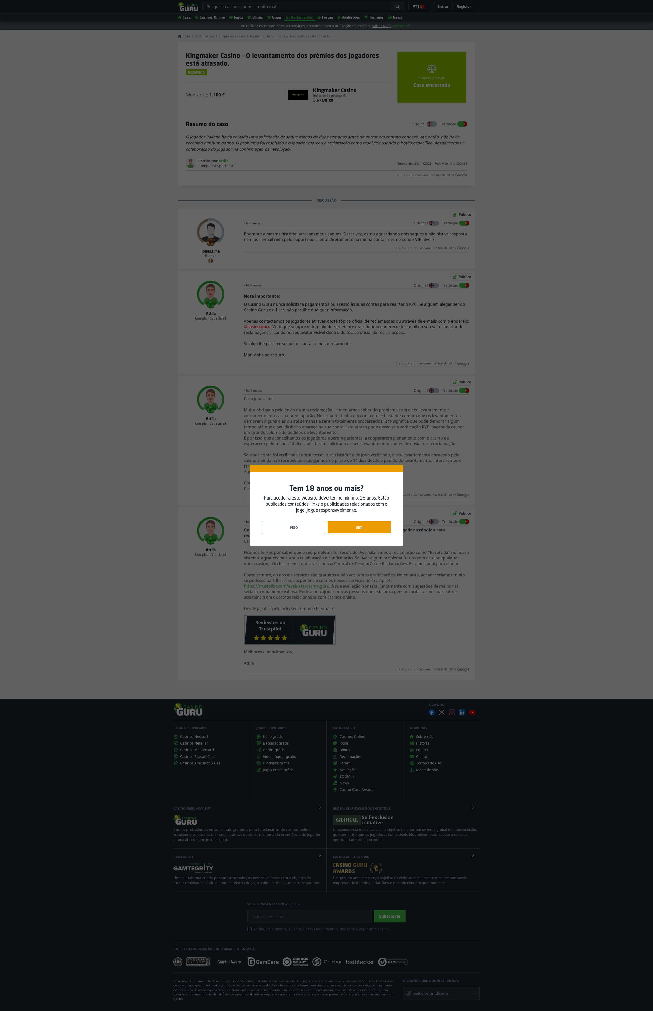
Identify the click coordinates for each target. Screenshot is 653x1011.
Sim (359, 527)
